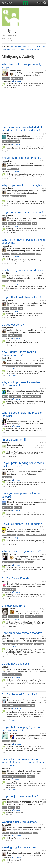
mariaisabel (7, 388)
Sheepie (13, 554)
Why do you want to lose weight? (22, 185)
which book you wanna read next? (22, 270)
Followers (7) (24, 49)
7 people (17, 510)
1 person (16, 171)
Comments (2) (40, 46)
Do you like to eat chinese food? (21, 297)
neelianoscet (15, 70)
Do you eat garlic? (13, 324)
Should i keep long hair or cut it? (21, 158)
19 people (17, 744)
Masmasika (7, 799)
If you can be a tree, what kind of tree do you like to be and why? (22, 128)
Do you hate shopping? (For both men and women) (22, 728)
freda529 (5, 273)
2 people (16, 226)
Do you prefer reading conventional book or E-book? (23, 464)
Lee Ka (5, 666)
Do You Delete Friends (15, 578)
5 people (17, 338)
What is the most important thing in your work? (23, 241)
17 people (17, 835)
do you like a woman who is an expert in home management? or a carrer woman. (23, 762)
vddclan (5, 419)
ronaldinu (14, 733)
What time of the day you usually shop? (22, 65)
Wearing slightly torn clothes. (19, 822)
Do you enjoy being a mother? (20, 796)
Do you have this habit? (16, 663)
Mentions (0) (6, 49)
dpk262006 (6, 824)
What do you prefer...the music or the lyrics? (22, 414)
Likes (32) (15, 49)
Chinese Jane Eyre (13, 605)
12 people (17, 708)
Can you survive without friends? (22, 633)
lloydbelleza (7, 358)
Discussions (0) (16, 46)
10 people (17, 81)
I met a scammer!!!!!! (14, 439)
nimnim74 (6, 768)
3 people (17, 144)
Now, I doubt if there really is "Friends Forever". (19, 353)
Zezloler (5, 697)
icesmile (5, 133)
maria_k (5, 527)
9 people (17, 399)
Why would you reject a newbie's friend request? (22, 383)
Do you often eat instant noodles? (22, 212)
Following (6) (34, 49)
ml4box (13, 608)
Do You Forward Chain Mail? (19, 694)
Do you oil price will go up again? (22, 524)
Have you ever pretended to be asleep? (21, 494)
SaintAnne (6, 499)
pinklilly (5, 581)
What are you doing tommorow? (21, 551)
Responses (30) (28, 46)
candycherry (7, 160)
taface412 (6, 636)
